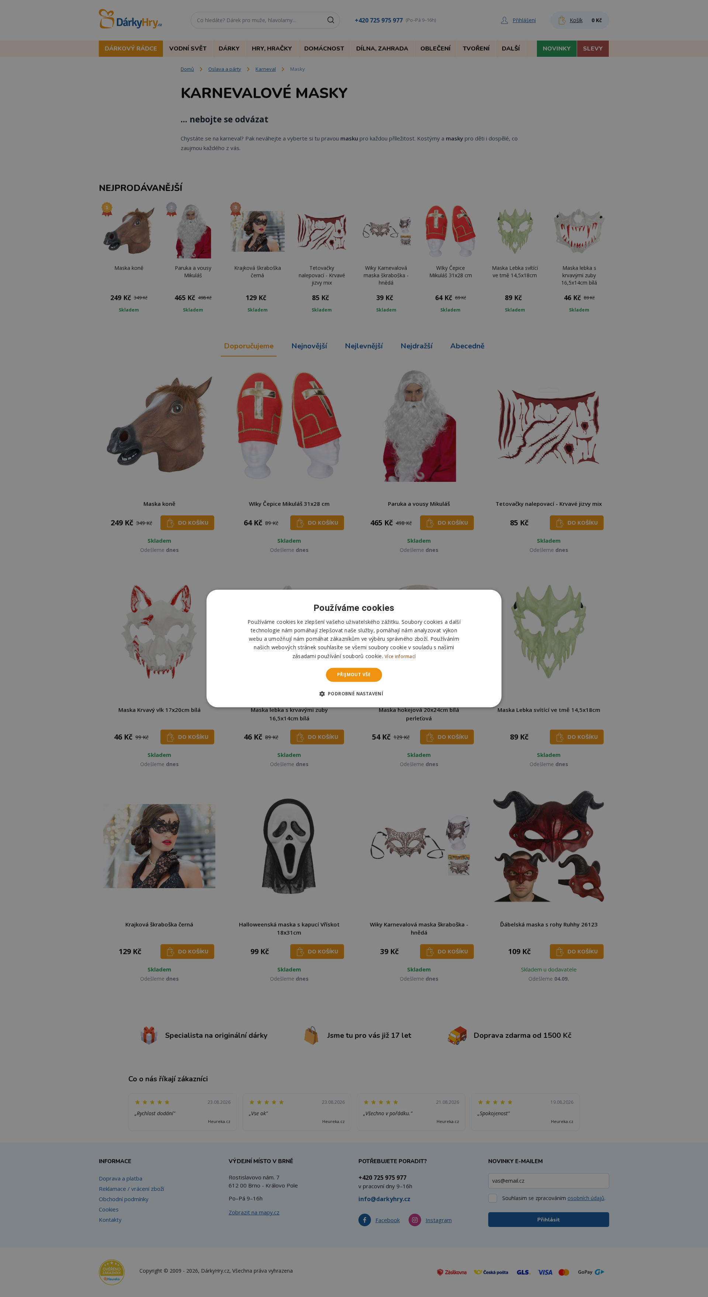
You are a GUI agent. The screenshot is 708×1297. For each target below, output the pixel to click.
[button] (354, 693)
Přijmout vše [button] (354, 674)
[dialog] (354, 648)
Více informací (400, 656)
